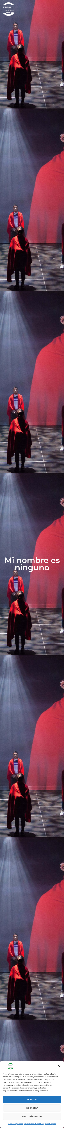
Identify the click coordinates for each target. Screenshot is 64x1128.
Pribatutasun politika (34, 1123)
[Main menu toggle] (57, 9)
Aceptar (32, 1099)
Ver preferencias (32, 1116)
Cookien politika (15, 1123)
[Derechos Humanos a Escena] (5, 1066)
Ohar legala (50, 1123)
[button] (59, 1066)
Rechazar (32, 1107)
